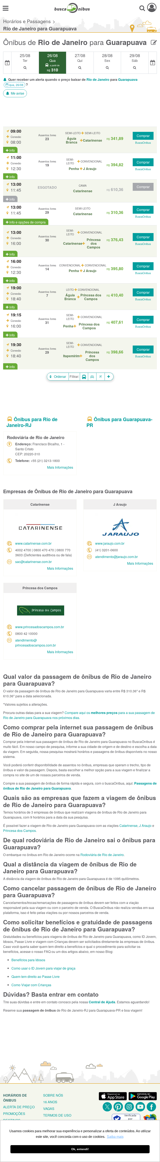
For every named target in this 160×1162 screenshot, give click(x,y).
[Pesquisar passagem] (142, 8)
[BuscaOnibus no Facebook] (151, 1106)
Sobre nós (53, 1095)
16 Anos (50, 1102)
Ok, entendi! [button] (80, 1149)
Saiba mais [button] (115, 1136)
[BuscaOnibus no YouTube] (140, 1106)
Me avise (17, 93)
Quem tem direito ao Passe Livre (35, 976)
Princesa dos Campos (19, 830)
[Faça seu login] (152, 7)
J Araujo (145, 825)
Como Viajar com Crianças (31, 984)
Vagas (48, 1108)
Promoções (14, 1113)
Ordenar (59, 376)
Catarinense (128, 825)
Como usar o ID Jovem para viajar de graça (43, 968)
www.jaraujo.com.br (109, 543)
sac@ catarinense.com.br (33, 561)
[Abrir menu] (5, 8)
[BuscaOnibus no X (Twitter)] (107, 1106)
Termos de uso (57, 1115)
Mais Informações (60, 467)
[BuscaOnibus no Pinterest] (118, 1106)
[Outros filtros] (109, 377)
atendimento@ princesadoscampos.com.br (35, 643)
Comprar (143, 135)
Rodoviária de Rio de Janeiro (102, 854)
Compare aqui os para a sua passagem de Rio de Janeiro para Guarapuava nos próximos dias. (79, 715)
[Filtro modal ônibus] (84, 377)
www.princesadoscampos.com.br (39, 626)
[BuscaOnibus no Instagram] (129, 1106)
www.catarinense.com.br (33, 543)
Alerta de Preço (19, 1107)
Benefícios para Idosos (28, 959)
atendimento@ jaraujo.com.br (116, 556)
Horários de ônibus (15, 1098)
